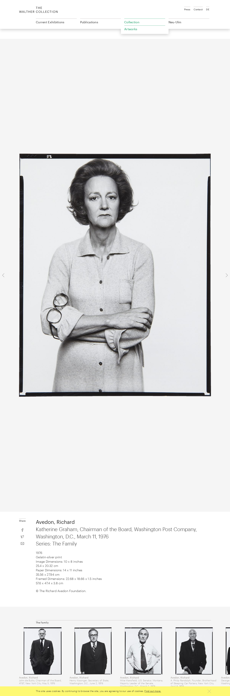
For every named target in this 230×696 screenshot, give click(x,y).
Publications (89, 22)
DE (207, 9)
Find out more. (152, 691)
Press (187, 9)
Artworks (130, 29)
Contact (198, 9)
